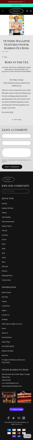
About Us (5, 333)
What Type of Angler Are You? (12, 324)
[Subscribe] (27, 191)
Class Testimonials (8, 221)
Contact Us (5, 315)
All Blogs (4, 319)
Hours (4, 328)
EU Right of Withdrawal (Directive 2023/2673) (13, 361)
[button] (2, 11)
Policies (4, 271)
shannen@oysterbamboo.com (12, 386)
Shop (3, 248)
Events (4, 239)
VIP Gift (4, 230)
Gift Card (5, 266)
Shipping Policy (7, 275)
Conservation (6, 280)
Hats (3, 253)
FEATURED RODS (8, 346)
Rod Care (5, 355)
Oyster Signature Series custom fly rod (16, 83)
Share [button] (5, 57)
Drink (4, 257)
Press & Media (7, 337)
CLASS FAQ (5, 306)
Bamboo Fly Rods (7, 208)
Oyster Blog (6, 342)
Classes (4, 213)
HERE (11, 112)
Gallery (4, 310)
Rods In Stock (6, 292)
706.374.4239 (6, 380)
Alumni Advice (7, 226)
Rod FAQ (5, 297)
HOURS (4, 203)
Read (3, 262)
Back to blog (17, 119)
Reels (3, 244)
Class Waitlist (6, 217)
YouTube (5, 235)
